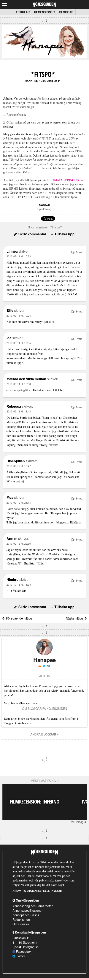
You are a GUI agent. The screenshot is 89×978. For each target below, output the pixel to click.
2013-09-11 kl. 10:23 (18, 256)
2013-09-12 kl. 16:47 (18, 466)
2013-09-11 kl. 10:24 (18, 315)
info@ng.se (31, 947)
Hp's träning (44, 209)
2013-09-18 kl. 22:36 (18, 543)
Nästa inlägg (75, 618)
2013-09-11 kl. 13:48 (18, 411)
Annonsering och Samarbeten (33, 906)
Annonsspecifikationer (28, 910)
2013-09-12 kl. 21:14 (18, 502)
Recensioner (44, 12)
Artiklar (23, 12)
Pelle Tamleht (51, 891)
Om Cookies (21, 924)
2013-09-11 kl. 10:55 (18, 343)
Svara (79, 252)
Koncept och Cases (26, 915)
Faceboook (23, 951)
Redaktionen (21, 919)
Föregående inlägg (18, 618)
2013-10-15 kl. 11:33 (18, 584)
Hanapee (31, 81)
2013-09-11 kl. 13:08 (18, 384)
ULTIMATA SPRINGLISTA (65, 180)
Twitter (20, 956)
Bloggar (66, 12)
